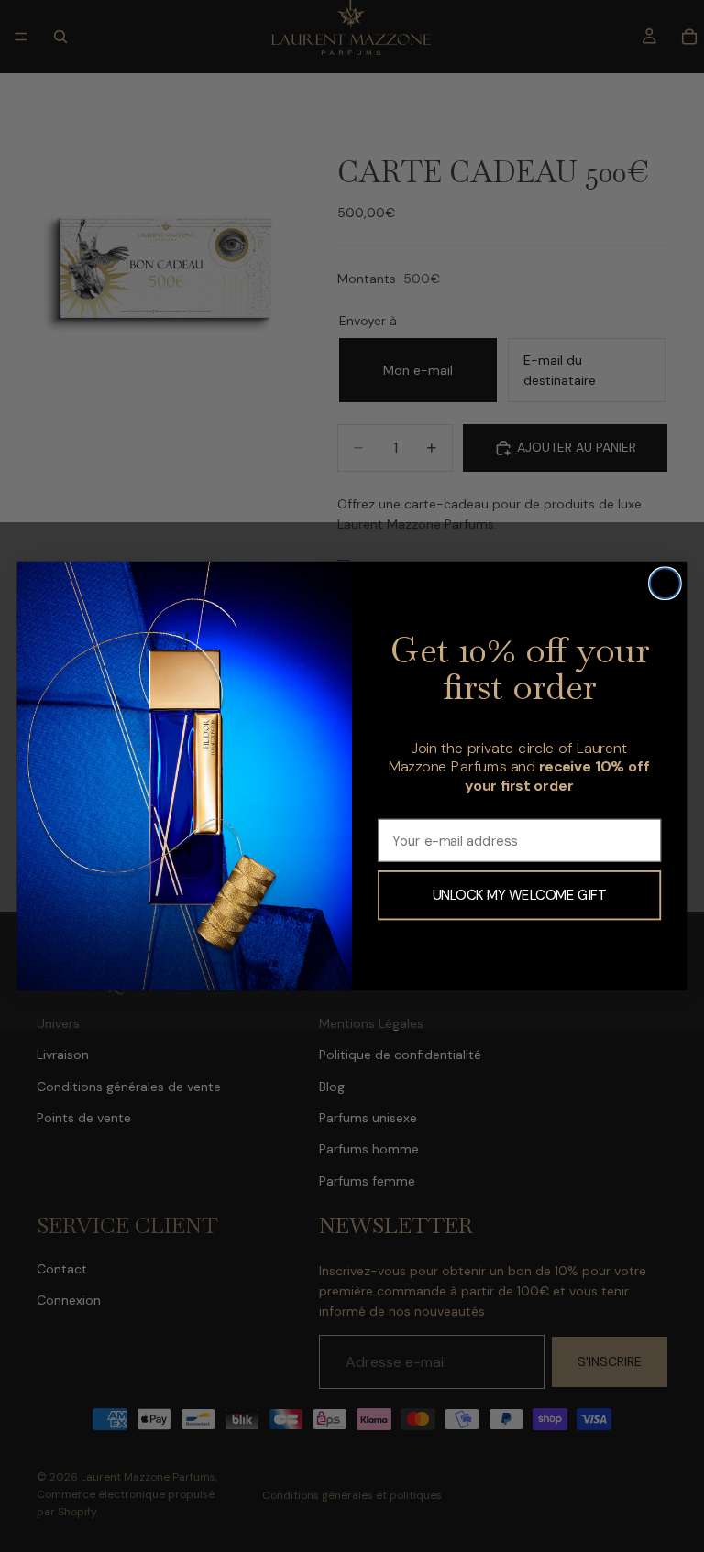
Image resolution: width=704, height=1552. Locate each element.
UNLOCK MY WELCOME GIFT (519, 895)
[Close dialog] (665, 583)
